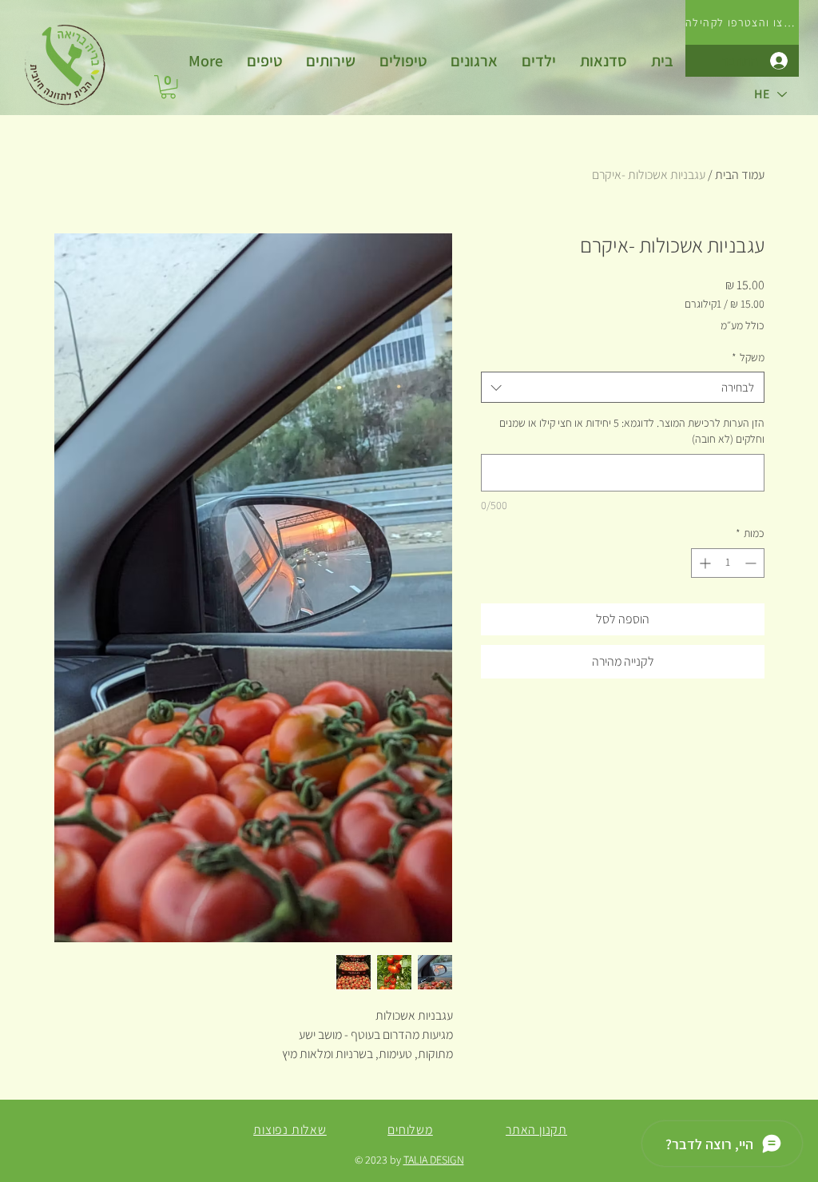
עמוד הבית (739, 174)
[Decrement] (752, 563)
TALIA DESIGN (433, 1159)
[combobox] (622, 387)
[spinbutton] (727, 563)
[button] (330, 61)
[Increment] (703, 563)
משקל (748, 357)
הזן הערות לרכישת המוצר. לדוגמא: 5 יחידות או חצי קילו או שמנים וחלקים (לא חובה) (631, 431)
